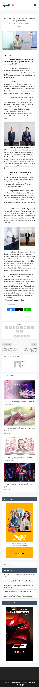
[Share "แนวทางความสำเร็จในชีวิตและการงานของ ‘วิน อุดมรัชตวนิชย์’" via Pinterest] (21, 327)
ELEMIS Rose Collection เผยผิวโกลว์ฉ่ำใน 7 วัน (17, 591)
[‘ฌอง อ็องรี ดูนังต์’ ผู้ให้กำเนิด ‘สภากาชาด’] (19, 445)
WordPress (32, 682)
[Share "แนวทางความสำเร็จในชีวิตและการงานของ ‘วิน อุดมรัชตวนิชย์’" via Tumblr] (18, 327)
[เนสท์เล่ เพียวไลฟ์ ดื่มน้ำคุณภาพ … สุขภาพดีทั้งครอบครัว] (19, 416)
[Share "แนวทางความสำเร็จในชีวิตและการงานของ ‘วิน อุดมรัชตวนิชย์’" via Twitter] (10, 327)
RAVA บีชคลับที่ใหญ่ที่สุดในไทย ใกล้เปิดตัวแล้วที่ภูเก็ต (18, 596)
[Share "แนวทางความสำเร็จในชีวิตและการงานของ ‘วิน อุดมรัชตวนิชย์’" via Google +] (14, 327)
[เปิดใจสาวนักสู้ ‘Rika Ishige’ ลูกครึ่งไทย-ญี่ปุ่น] (19, 472)
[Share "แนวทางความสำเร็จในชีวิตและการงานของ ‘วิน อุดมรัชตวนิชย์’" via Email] (18, 331)
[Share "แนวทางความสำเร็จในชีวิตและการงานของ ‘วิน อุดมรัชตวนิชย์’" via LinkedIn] (25, 327)
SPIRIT (27, 24)
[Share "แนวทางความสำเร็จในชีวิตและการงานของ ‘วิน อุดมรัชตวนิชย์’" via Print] (21, 331)
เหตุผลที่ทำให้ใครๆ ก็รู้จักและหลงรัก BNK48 (19, 401)
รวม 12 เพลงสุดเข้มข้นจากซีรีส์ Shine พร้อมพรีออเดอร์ (19, 581)
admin (13, 24)
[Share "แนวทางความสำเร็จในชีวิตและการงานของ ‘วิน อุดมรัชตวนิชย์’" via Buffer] (28, 327)
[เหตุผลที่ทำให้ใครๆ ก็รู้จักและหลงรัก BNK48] (19, 389)
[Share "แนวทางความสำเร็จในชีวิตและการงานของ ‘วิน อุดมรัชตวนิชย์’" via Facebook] (7, 327)
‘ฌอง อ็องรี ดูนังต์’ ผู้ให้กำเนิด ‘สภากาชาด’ (18, 458)
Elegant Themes (16, 682)
